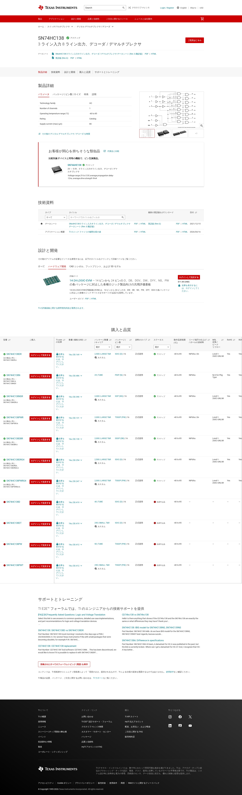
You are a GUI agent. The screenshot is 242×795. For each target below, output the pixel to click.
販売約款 (102, 783)
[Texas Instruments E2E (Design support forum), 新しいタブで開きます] (180, 727)
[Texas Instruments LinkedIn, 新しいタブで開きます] (170, 727)
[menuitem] (202, 18)
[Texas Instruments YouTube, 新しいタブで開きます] (190, 727)
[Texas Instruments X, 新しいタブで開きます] (190, 718)
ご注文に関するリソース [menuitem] (117, 19)
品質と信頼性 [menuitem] (93, 19)
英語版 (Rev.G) (61, 58)
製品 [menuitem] (40, 19)
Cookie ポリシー (64, 783)
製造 (40, 747)
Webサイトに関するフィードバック (143, 783)
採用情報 (42, 721)
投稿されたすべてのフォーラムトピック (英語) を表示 (64, 664)
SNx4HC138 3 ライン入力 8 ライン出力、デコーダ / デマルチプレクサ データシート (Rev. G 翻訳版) (99, 54)
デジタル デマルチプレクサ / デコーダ (93, 26)
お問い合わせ (87, 716)
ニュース (42, 727)
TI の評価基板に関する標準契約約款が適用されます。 (61, 308)
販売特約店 (130, 737)
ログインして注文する (189, 277)
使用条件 (170, 672)
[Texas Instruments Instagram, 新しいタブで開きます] (170, 718)
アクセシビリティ (46, 783)
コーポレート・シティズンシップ (53, 752)
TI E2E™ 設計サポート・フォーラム (97, 721)
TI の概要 (42, 716)
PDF (146, 54)
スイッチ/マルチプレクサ (58, 26)
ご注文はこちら (195, 40)
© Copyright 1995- (48, 789)
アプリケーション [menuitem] (56, 19)
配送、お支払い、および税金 (137, 727)
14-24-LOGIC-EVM (81, 280)
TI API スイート (131, 716)
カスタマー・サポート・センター (96, 732)
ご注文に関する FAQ (134, 732)
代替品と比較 (113, 151)
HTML (153, 54)
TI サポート (98, 678)
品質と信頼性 (87, 742)
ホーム (41, 26)
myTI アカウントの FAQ (92, 747)
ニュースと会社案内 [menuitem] (143, 19)
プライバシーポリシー (85, 783)
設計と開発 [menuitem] (76, 19)
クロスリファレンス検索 (92, 727)
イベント (42, 737)
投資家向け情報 (45, 742)
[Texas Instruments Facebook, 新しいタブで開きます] (180, 718)
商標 (123, 783)
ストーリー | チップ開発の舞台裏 (52, 732)
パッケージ (86, 737)
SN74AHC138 (74, 165)
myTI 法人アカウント (134, 721)
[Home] (57, 7)
